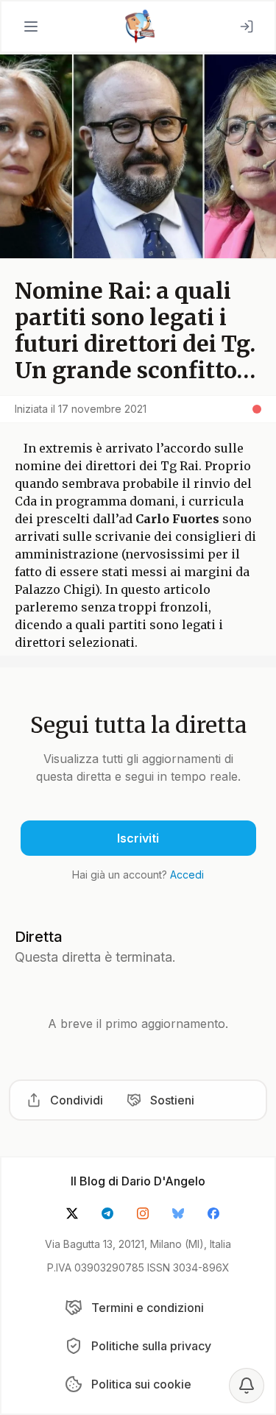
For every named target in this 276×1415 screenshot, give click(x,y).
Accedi (187, 874)
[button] (31, 26)
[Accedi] (246, 26)
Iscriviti (138, 838)
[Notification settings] (246, 1385)
